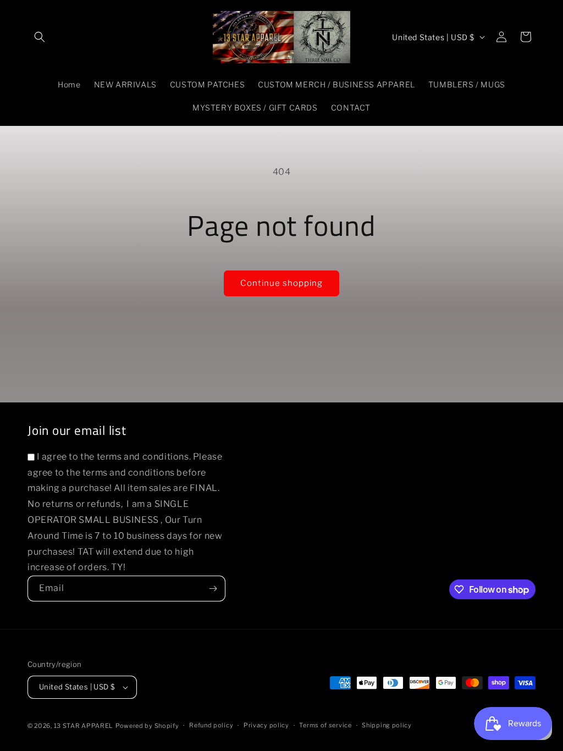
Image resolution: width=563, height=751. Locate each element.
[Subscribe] (213, 588)
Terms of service (325, 725)
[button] (39, 37)
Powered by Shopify (147, 726)
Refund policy (211, 725)
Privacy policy (266, 725)
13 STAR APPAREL (84, 726)
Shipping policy (387, 725)
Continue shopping (281, 283)
